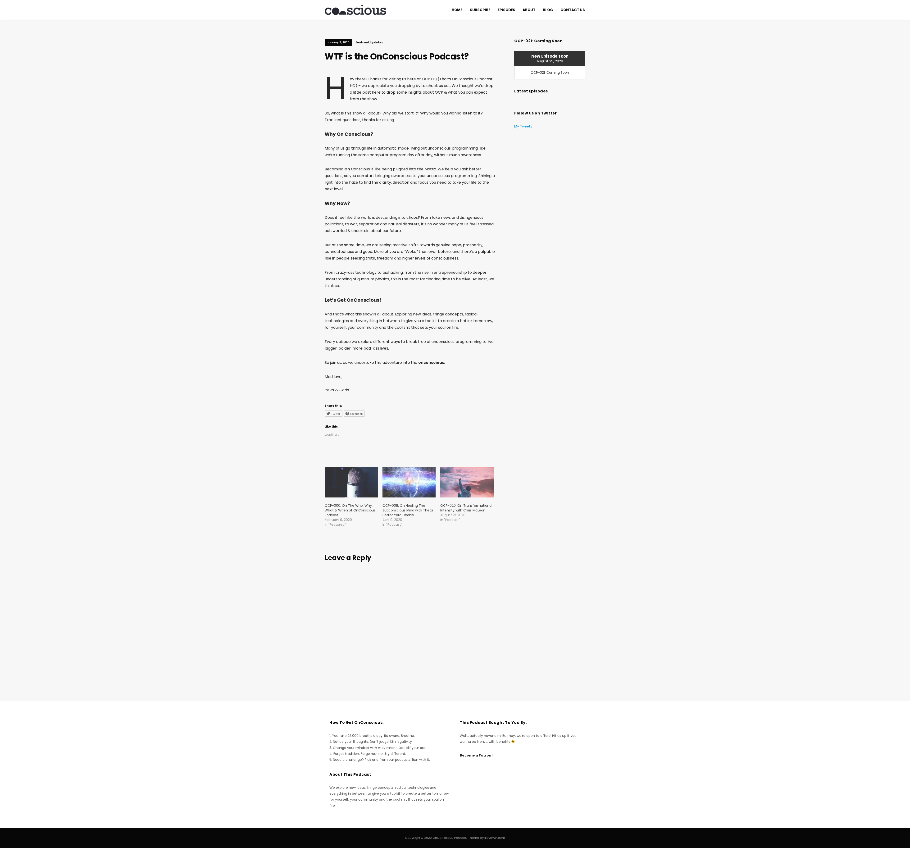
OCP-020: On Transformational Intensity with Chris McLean (466, 508)
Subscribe (480, 9)
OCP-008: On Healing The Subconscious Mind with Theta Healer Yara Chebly (407, 510)
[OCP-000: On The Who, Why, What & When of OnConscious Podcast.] (351, 482)
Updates (376, 42)
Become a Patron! (476, 755)
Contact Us (572, 9)
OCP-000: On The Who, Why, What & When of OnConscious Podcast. (350, 510)
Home (457, 9)
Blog (548, 9)
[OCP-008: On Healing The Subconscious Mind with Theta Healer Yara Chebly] (409, 482)
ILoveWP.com (494, 837)
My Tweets (523, 126)
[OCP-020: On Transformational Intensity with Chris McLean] (466, 482)
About (529, 9)
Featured (362, 42)
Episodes (506, 9)
